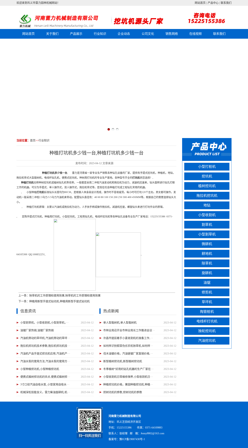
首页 (32, 140)
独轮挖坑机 (207, 331)
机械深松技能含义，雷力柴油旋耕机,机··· (45, 392)
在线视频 (195, 33)
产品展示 (76, 33)
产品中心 (213, 2)
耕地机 (207, 254)
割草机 (207, 225)
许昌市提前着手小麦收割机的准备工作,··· (128, 338)
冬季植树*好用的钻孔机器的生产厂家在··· (128, 369)
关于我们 (52, 33)
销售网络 (171, 33)
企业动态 (124, 33)
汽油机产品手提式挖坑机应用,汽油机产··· (45, 353)
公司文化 (148, 33)
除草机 (207, 263)
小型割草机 (207, 234)
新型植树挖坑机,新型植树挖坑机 (122, 361)
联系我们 (226, 2)
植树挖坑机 (207, 186)
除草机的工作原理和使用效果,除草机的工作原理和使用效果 (65, 295)
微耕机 (207, 244)
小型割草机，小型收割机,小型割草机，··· (44, 322)
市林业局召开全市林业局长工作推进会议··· (129, 330)
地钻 (206, 205)
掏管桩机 (207, 312)
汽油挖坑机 (207, 341)
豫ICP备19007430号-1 (132, 439)
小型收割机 (207, 215)
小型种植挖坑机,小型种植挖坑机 (39, 369)
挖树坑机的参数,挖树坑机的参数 (122, 392)
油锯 (206, 283)
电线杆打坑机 (206, 321)
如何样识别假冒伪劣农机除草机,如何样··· (128, 345)
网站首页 (200, 2)
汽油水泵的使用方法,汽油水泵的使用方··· (45, 361)
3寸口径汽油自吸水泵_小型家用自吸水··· (44, 384)
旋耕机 (207, 273)
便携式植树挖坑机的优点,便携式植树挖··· (45, 376)
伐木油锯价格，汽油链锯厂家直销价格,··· (128, 353)
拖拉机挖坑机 (206, 196)
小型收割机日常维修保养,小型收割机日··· (128, 376)
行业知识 (100, 33)
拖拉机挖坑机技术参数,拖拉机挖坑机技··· (45, 345)
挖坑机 (151, 172)
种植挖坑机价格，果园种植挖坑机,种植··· (128, 384)
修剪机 (207, 292)
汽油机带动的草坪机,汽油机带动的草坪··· (45, 338)
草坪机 (207, 302)
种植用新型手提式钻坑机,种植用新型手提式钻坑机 (59, 301)
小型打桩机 (207, 167)
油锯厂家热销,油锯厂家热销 (37, 330)
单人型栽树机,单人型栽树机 (120, 322)
